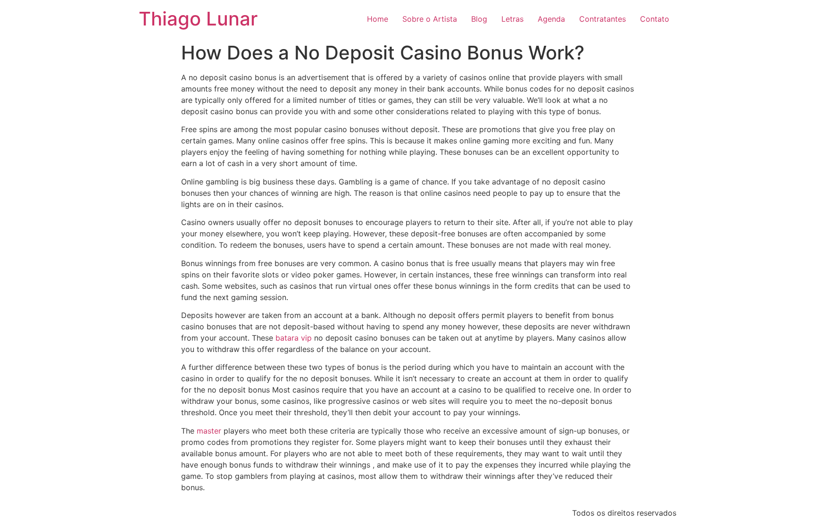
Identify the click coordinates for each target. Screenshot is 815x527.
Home (377, 19)
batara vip (293, 338)
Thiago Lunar (198, 18)
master (209, 430)
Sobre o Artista (429, 19)
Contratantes (602, 19)
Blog (479, 19)
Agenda (551, 19)
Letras (512, 19)
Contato (654, 19)
